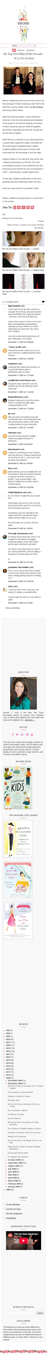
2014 (8, 1063)
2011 (8, 1072)
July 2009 (12, 1169)
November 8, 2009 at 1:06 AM (20, 463)
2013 (8, 1066)
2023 (8, 1036)
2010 (8, 1075)
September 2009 (15, 1163)
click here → (30, 720)
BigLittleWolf (14, 306)
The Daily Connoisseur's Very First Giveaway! (24, 1133)
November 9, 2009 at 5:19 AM (20, 603)
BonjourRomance (15, 397)
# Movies (20, 50)
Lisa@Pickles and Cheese (19, 380)
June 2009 (12, 1172)
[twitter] (17, 734)
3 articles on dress (13, 1209)
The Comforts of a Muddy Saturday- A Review (24, 1128)
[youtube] (32, 734)
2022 (8, 1039)
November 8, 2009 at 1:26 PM (20, 528)
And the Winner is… (15, 1118)
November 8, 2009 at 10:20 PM (20, 581)
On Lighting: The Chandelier (18, 1157)
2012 (8, 1069)
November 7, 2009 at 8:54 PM (20, 444)
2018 (8, 1051)
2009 (8, 1078)
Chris (10, 586)
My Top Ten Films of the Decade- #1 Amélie (21, 249)
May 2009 (12, 1175)
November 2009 (15, 1083)
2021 (8, 1042)
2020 (8, 1045)
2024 (8, 1033)
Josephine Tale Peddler (18, 567)
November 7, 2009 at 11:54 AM (20, 427)
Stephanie (12, 363)
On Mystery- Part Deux (16, 1114)
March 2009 (13, 1181)
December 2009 (15, 1080)
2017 (8, 1054)
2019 (8, 1048)
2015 (8, 1060)
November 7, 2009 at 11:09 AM (20, 358)
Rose (10, 468)
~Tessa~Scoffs (14, 347)
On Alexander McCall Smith (18, 1153)
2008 (8, 1189)
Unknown (12, 432)
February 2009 (14, 1184)
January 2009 (14, 1186)
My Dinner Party (14, 1100)
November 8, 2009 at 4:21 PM (20, 562)
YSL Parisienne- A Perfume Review (20, 1092)
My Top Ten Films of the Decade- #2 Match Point (23, 270)
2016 (8, 1057)
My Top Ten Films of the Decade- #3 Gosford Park (21, 292)
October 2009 (14, 1160)
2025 (8, 1030)
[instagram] (27, 734)
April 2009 (12, 1178)
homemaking (11, 1218)
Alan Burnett (14, 449)
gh (9, 413)
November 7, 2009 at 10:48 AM (20, 342)
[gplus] (22, 734)
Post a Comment (13, 608)
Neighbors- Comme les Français (19, 1096)
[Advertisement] (23, 642)
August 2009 (14, 1166)
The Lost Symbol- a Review (18, 1110)
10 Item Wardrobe (13, 1204)
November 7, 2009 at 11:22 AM (20, 392)
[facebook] (13, 734)
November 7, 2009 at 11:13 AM (20, 375)
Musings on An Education (17, 1137)
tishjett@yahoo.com (17, 492)
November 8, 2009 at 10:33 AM (20, 487)
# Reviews (31, 50)
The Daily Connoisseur (18, 533)
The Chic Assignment (14, 1213)
